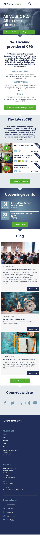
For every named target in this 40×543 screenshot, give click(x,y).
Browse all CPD (11, 32)
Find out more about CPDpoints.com (20, 108)
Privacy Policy (7, 453)
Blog (4, 443)
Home (5, 435)
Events (5, 440)
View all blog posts (20, 381)
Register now (28, 32)
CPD (4, 438)
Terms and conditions (9, 450)
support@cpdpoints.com (13, 489)
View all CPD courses (20, 181)
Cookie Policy (7, 455)
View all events (20, 224)
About (5, 446)
